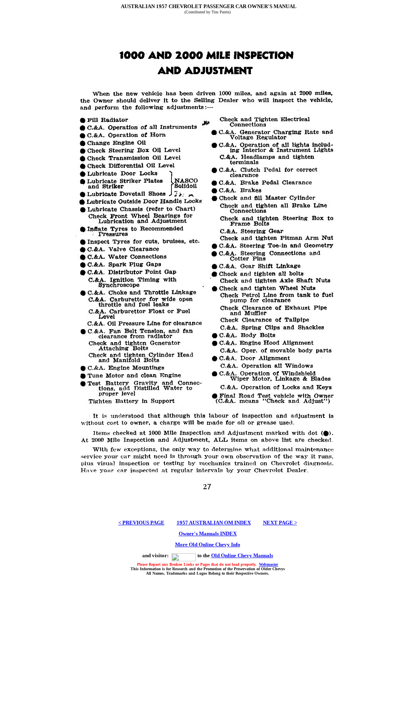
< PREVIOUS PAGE (141, 523)
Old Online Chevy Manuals (242, 555)
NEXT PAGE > (280, 523)
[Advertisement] (207, 640)
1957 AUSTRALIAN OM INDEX (214, 523)
